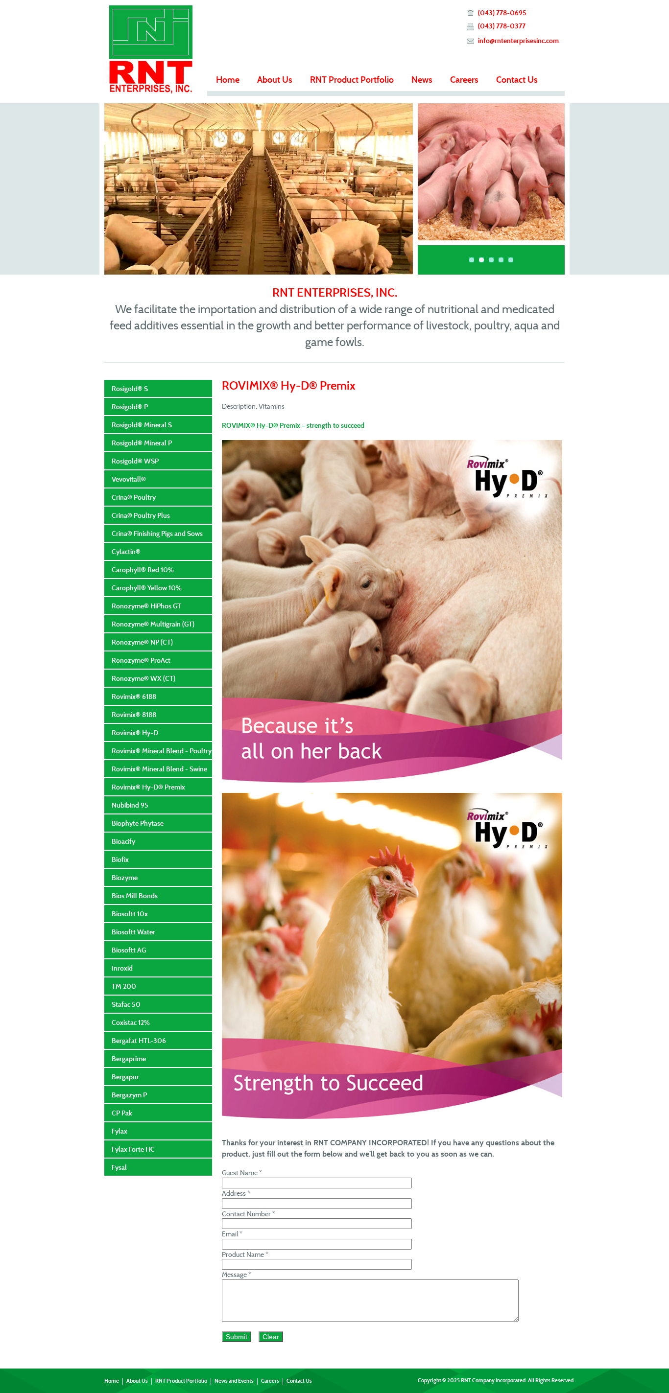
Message (236, 1274)
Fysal (119, 1167)
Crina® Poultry (134, 497)
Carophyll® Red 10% (143, 569)
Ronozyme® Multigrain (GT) (153, 624)
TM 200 (124, 986)
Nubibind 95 (130, 805)
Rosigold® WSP (135, 461)
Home (227, 79)
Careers (464, 79)
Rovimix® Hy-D (135, 732)
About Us (274, 79)
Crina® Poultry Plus (141, 515)
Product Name (245, 1254)
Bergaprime (129, 1058)
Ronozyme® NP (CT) (142, 642)
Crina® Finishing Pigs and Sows (157, 533)
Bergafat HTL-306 (139, 1040)
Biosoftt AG (129, 950)
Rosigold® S (130, 388)
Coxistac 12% (131, 1022)
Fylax (119, 1131)
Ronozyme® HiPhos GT (146, 606)
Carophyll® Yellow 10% (147, 587)
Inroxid (122, 968)
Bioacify (123, 841)
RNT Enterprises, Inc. (150, 49)
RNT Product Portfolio (352, 79)
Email (232, 1234)
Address (236, 1193)
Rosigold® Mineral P (142, 443)
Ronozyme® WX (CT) (143, 678)
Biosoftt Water (133, 932)
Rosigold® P (130, 406)
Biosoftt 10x (130, 913)
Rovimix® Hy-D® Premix (148, 787)
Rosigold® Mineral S (142, 424)
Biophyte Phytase (138, 823)
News (421, 79)
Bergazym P (129, 1095)
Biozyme (125, 877)
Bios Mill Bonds (135, 895)
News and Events (234, 1380)
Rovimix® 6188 (134, 696)
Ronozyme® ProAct (141, 660)
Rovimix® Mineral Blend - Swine (159, 769)
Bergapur (125, 1076)
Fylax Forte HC (133, 1149)
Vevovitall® (129, 479)
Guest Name (242, 1172)
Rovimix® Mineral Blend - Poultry (162, 750)
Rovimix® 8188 (134, 714)
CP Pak (122, 1113)
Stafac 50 (126, 1004)
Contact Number (248, 1213)
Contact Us (517, 79)
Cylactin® (126, 551)
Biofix (120, 859)
